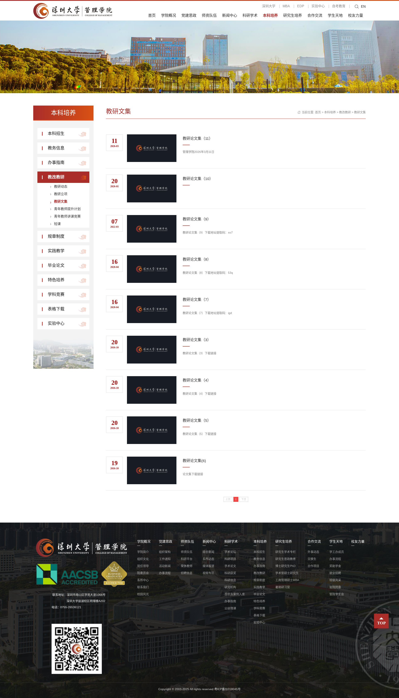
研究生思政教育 (285, 559)
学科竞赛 (56, 294)
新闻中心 (229, 15)
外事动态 (313, 551)
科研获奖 (230, 573)
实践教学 (56, 251)
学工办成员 (336, 551)
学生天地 (335, 15)
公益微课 (230, 608)
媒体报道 (208, 566)
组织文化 (143, 559)
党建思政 (188, 15)
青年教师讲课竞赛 (67, 216)
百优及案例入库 (234, 594)
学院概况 (168, 15)
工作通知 (165, 559)
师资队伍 (209, 15)
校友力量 (355, 15)
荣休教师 (186, 566)
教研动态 (60, 186)
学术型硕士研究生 (287, 573)
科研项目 (230, 559)
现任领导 (143, 566)
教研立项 (60, 194)
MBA (286, 6)
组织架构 (165, 551)
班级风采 (335, 580)
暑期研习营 (282, 587)
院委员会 (143, 573)
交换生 (312, 559)
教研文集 (60, 201)
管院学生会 (336, 594)
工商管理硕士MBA (287, 580)
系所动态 (208, 559)
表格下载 (56, 309)
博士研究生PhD (285, 566)
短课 (57, 224)
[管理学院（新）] (72, 10)
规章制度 (56, 236)
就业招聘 (335, 573)
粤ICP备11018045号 (227, 689)
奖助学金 (335, 566)
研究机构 (230, 587)
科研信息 (230, 580)
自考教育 (338, 6)
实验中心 (318, 6)
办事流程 (165, 573)
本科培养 (270, 15)
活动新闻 (165, 566)
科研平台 (186, 559)
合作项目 (313, 566)
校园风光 (143, 594)
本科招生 (56, 133)
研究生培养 (292, 15)
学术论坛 (230, 551)
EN (363, 6)
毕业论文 (56, 265)
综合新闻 (208, 551)
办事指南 (56, 162)
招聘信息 (186, 573)
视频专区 (208, 573)
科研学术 (250, 15)
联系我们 (143, 587)
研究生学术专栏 (285, 551)
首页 (152, 15)
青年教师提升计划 (67, 209)
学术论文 (230, 566)
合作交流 (314, 15)
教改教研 (56, 177)
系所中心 (143, 580)
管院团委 (335, 587)
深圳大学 (268, 6)
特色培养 (56, 280)
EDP (300, 6)
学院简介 (143, 551)
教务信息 (56, 148)
